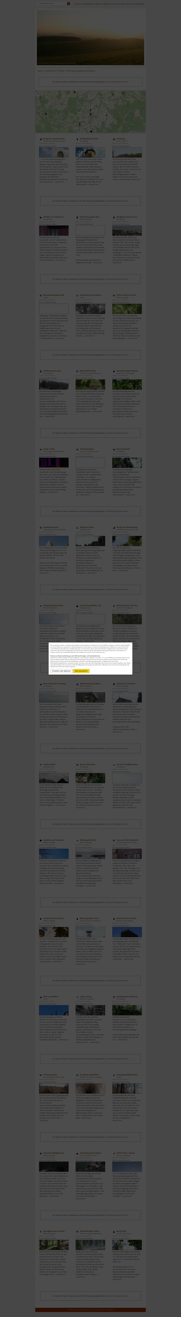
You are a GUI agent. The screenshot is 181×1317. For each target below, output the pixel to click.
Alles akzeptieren (81, 671)
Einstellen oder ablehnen (61, 671)
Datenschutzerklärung (98, 652)
